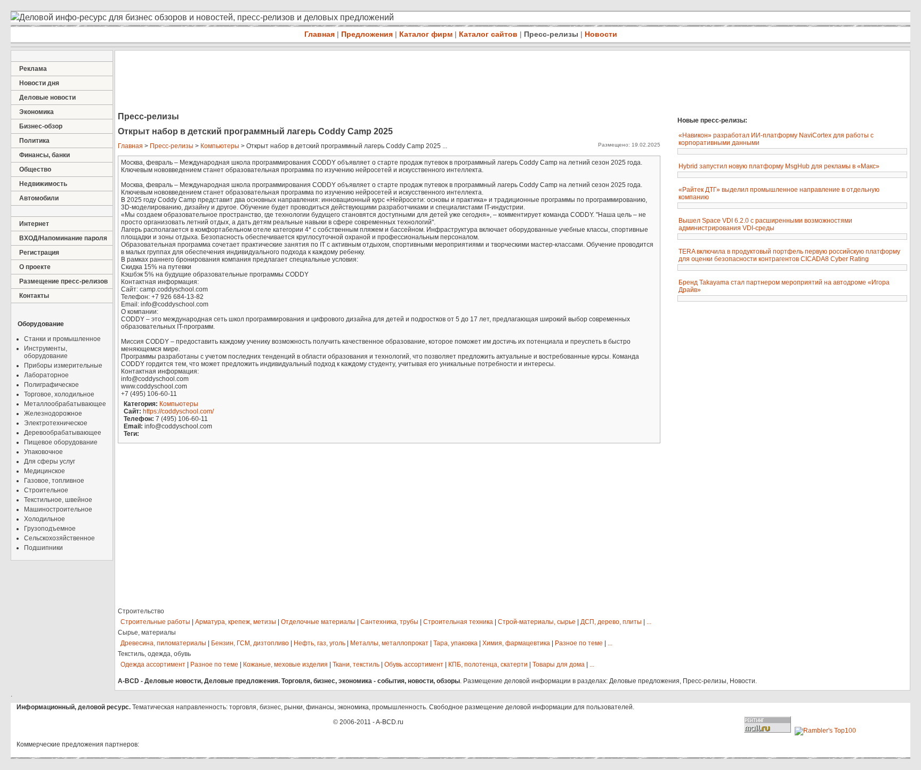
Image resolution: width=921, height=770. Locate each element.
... (649, 622)
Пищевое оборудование (61, 442)
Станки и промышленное (62, 339)
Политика (34, 140)
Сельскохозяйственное (59, 538)
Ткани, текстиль (356, 664)
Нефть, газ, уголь (319, 643)
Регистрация (39, 252)
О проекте (35, 267)
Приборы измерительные (63, 365)
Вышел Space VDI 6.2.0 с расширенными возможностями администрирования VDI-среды (765, 224)
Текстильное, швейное (58, 500)
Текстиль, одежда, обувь (154, 654)
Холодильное (44, 519)
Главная (319, 34)
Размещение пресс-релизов (63, 281)
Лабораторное (46, 375)
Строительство (141, 611)
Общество (35, 169)
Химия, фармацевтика (516, 643)
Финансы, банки (44, 155)
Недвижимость (43, 184)
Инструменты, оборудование (46, 352)
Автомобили (39, 198)
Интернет (34, 224)
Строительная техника (458, 622)
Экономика (36, 112)
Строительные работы (155, 622)
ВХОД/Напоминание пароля (63, 238)
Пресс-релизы (551, 34)
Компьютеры (219, 146)
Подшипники (43, 548)
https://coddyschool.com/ (178, 411)
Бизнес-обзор (40, 126)
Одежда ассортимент (152, 664)
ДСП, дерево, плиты (611, 622)
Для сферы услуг (49, 461)
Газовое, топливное (54, 480)
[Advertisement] (309, 82)
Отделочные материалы (318, 622)
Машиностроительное (58, 509)
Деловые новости (47, 97)
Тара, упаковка (455, 643)
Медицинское (44, 471)
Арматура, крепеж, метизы (235, 622)
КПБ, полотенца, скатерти (488, 664)
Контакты (34, 295)
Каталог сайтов (488, 34)
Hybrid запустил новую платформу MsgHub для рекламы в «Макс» (778, 166)
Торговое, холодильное (59, 394)
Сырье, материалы (147, 632)
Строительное (46, 490)
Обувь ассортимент (413, 664)
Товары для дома (558, 664)
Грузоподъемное (50, 528)
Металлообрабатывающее (65, 404)
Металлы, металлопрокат (389, 643)
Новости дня (39, 83)
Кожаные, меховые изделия (285, 664)
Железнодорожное (53, 413)
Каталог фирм (426, 34)
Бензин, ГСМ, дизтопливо (250, 643)
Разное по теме (579, 643)
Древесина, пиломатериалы (163, 643)
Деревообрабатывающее (62, 432)
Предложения (367, 34)
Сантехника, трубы (389, 622)
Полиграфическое (51, 384)
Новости (601, 34)
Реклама (33, 68)
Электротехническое (55, 423)
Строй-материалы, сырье (537, 622)
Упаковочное (43, 452)
